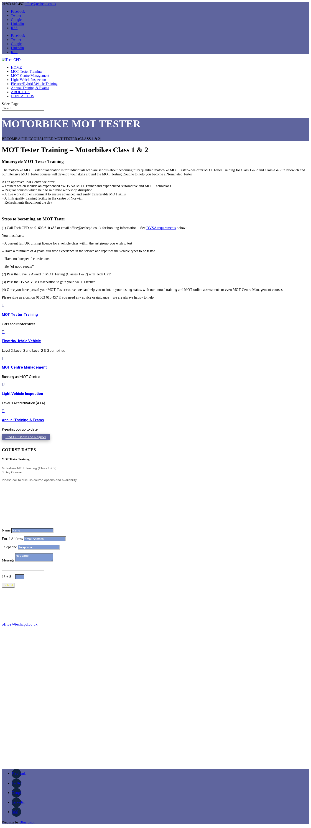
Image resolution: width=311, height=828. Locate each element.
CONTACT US (22, 96)
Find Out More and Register (25, 437)
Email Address (12, 539)
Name (6, 530)
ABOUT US (20, 92)
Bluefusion (27, 822)
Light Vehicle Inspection (28, 80)
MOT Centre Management (30, 75)
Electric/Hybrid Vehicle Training (34, 84)
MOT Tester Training (26, 71)
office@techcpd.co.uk (20, 624)
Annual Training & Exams (30, 88)
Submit (8, 585)
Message (8, 560)
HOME (16, 67)
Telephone (9, 547)
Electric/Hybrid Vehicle (21, 341)
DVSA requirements (161, 228)
